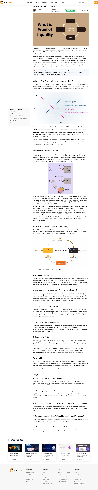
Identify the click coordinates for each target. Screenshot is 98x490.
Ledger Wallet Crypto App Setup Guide (15, 454)
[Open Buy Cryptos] (58, 2)
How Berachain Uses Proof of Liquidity (19, 118)
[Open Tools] (65, 2)
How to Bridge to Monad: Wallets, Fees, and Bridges (82, 455)
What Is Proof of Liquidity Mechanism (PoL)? (19, 112)
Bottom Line (13, 120)
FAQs (11, 123)
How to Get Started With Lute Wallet (65, 454)
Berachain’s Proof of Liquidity (17, 115)
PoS (39, 84)
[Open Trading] (39, 2)
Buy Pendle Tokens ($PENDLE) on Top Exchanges (48, 455)
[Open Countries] (48, 2)
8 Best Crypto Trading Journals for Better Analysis (32, 455)
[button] (70, 10)
